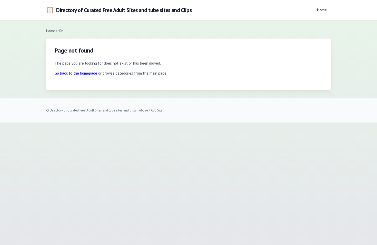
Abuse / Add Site (151, 110)
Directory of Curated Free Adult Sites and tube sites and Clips (119, 10)
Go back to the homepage (76, 73)
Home (322, 9)
